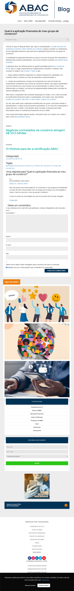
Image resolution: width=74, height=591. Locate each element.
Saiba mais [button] (45, 580)
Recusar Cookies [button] (30, 585)
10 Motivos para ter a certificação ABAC (32, 148)
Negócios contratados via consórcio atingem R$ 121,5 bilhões (35, 132)
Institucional (37, 430)
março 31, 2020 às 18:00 (18, 184)
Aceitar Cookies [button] (44, 585)
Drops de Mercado (37, 417)
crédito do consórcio (43, 166)
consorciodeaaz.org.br (37, 566)
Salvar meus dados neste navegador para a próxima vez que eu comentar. (33, 264)
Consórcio (28, 166)
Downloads (37, 427)
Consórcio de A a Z (14, 159)
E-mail (9, 245)
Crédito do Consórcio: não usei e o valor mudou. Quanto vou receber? (31, 99)
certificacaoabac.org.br (37, 572)
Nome (8, 236)
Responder (13, 200)
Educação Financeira (37, 414)
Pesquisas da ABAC (37, 420)
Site (7, 254)
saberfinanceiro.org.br (37, 569)
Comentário (10, 213)
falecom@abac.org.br (22, 117)
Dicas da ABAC (37, 410)
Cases (37, 424)
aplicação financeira (14, 166)
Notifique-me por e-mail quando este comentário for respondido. (30, 267)
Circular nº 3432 (29, 71)
